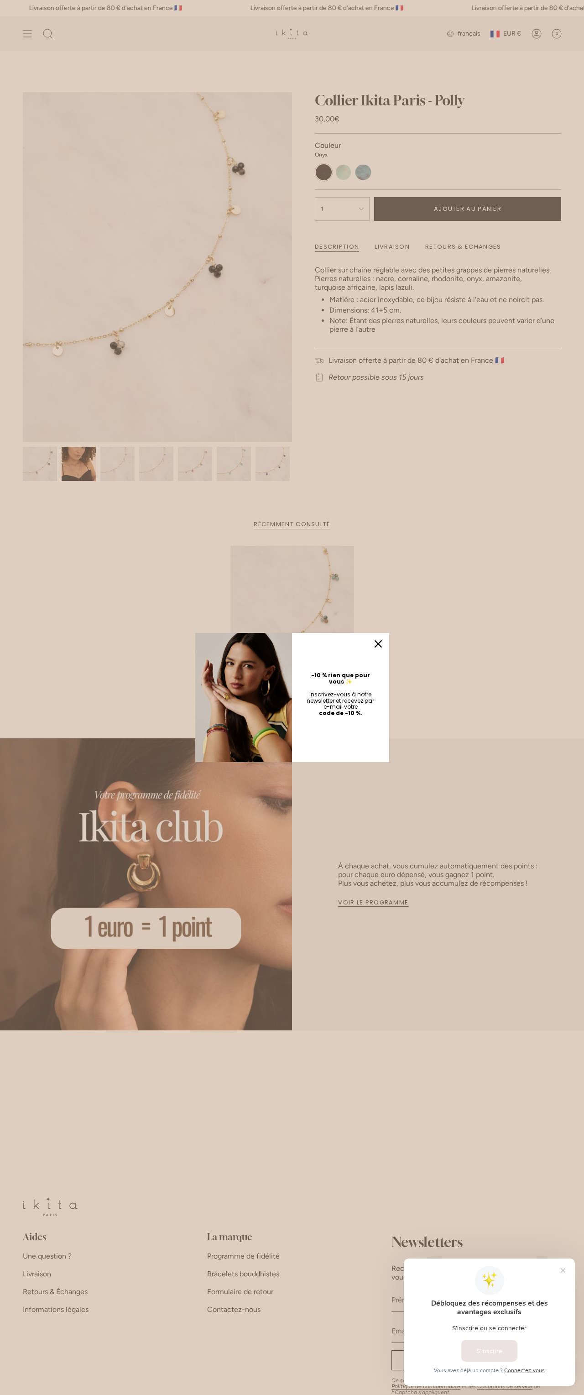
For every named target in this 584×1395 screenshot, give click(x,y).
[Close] (378, 644)
